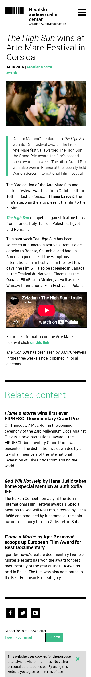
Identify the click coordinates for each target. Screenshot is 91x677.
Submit (54, 637)
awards (11, 72)
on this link (39, 342)
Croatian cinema (39, 66)
